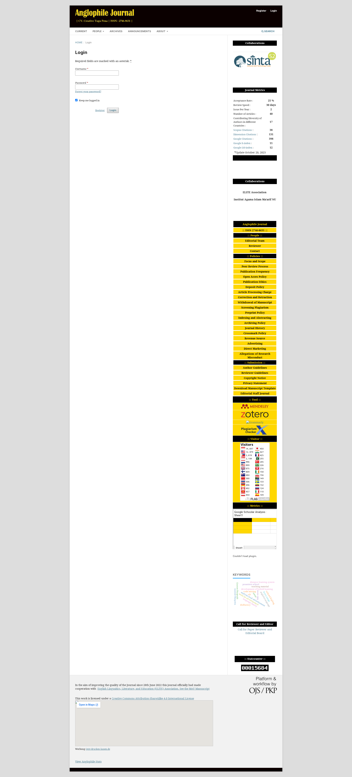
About (161, 31)
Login (273, 10)
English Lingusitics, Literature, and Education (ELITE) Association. (139, 688)
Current (81, 31)
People (97, 31)
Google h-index (241, 143)
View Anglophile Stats (88, 761)
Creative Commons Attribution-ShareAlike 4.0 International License (153, 698)
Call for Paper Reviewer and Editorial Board (255, 631)
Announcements (139, 31)
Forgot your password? (88, 91)
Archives (116, 31)
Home (78, 42)
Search (269, 31)
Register (261, 10)
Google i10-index (242, 147)
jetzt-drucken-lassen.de (98, 749)
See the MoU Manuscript (195, 688)
